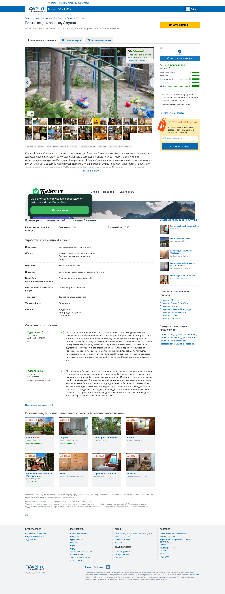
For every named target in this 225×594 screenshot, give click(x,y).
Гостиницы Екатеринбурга (173, 312)
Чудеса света (76, 560)
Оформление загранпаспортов (173, 534)
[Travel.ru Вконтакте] (108, 567)
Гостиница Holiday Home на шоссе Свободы (182, 264)
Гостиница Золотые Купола (182, 276)
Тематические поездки (80, 557)
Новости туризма (167, 537)
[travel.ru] (36, 9)
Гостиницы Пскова (169, 315)
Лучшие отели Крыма (185, 334)
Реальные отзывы (101, 40)
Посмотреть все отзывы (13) (39, 405)
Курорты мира (76, 540)
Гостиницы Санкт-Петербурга (174, 303)
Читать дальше (90, 170)
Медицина (164, 557)
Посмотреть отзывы (137, 60)
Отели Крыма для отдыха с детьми (177, 337)
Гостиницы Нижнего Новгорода (175, 309)
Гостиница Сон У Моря (180, 238)
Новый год (74, 537)
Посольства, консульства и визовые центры (134, 534)
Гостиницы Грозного (170, 318)
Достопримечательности (81, 551)
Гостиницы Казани (169, 306)
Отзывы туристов (122, 552)
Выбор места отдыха (79, 534)
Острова (74, 543)
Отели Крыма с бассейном (173, 340)
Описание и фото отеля (43, 40)
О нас (88, 567)
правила (36, 504)
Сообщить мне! (179, 146)
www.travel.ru (194, 575)
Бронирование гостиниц (35, 534)
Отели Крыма (166, 334)
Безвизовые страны (123, 537)
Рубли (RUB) (63, 9)
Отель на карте (73, 40)
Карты (162, 554)
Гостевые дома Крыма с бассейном (177, 344)
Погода (163, 545)
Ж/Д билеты (30, 540)
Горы (72, 545)
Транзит (118, 543)
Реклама (98, 567)
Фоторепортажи (122, 555)
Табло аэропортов (168, 548)
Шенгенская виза (122, 540)
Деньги (163, 551)
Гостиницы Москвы (169, 300)
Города (73, 549)
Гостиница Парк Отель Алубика (184, 226)
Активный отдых (77, 554)
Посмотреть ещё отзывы (172, 113)
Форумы (118, 557)
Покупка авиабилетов (34, 537)
